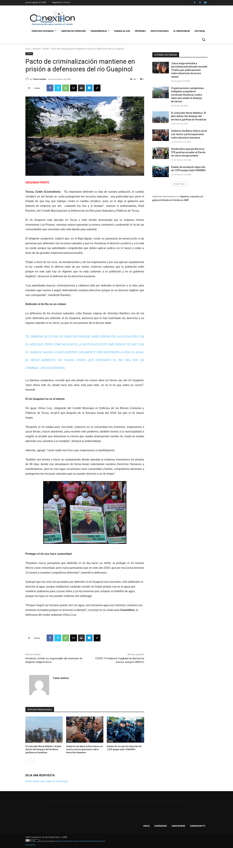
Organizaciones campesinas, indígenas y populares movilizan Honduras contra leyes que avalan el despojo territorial (187, 95)
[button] (203, 39)
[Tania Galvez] (27, 79)
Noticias (37, 48)
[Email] (73, 88)
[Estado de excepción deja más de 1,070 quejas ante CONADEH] (125, 729)
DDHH (46, 48)
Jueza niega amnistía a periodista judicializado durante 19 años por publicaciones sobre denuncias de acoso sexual (189, 70)
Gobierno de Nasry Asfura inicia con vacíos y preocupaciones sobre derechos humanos (84, 749)
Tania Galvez (39, 79)
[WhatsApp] (65, 88)
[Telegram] (89, 88)
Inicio (28, 48)
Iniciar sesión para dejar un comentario (46, 781)
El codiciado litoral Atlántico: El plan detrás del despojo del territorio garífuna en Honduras (43, 749)
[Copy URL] (97, 88)
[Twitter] (200, 3)
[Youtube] (205, 3)
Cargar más (178, 183)
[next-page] (33, 761)
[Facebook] (194, 3)
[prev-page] (27, 761)
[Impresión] (81, 88)
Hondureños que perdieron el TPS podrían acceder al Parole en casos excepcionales (188, 152)
